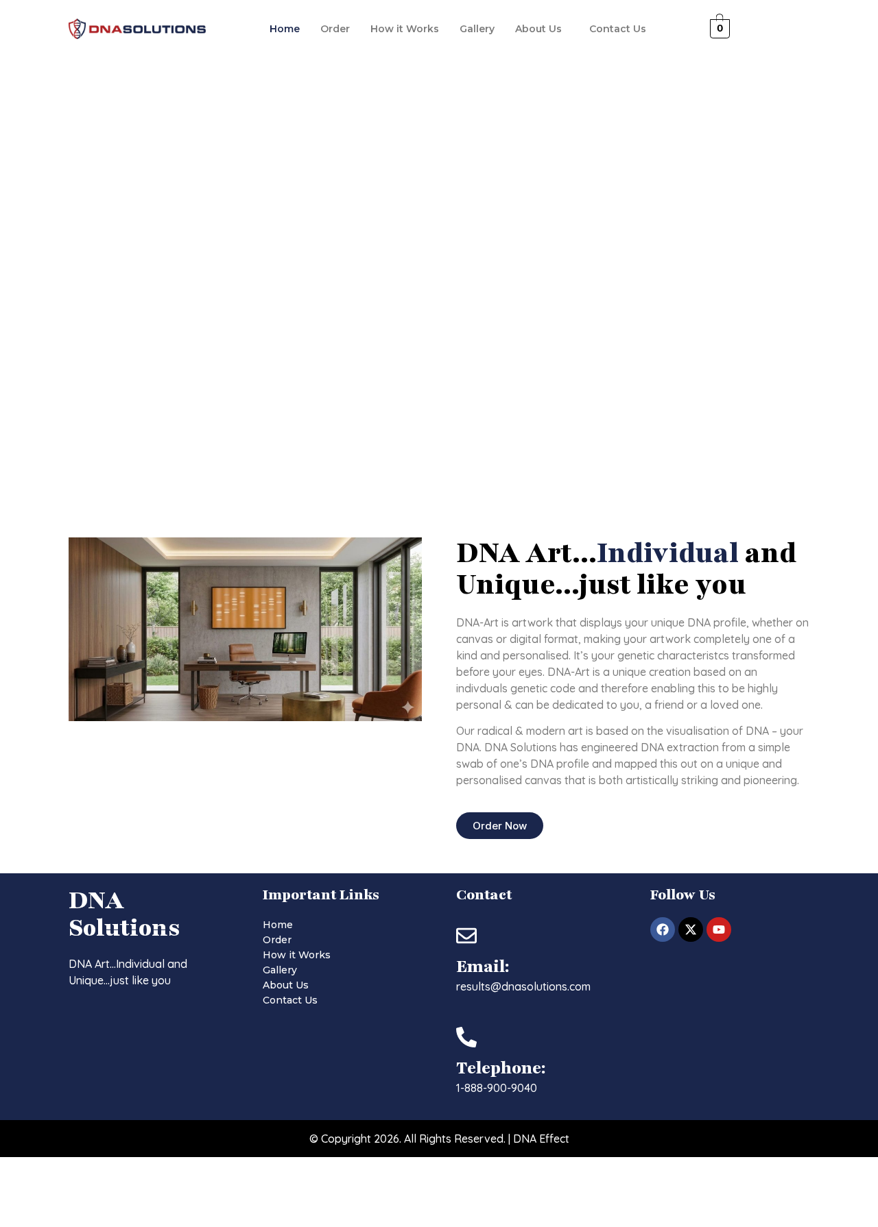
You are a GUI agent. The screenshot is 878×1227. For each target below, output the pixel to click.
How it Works (404, 29)
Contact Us (617, 29)
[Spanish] (770, 27)
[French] (756, 27)
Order (335, 29)
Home (285, 29)
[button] (542, 29)
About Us (538, 29)
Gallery (477, 29)
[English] (743, 27)
